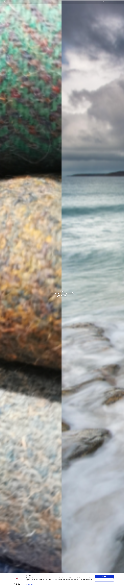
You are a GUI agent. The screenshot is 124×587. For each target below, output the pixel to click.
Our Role (26, 1)
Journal (52, 1)
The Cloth (44, 1)
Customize (103, 579)
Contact (97, 1)
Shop (78, 1)
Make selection (29, 584)
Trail (72, 1)
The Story (35, 1)
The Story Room (62, 1)
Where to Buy (87, 1)
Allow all (104, 576)
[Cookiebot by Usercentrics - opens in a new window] (17, 584)
